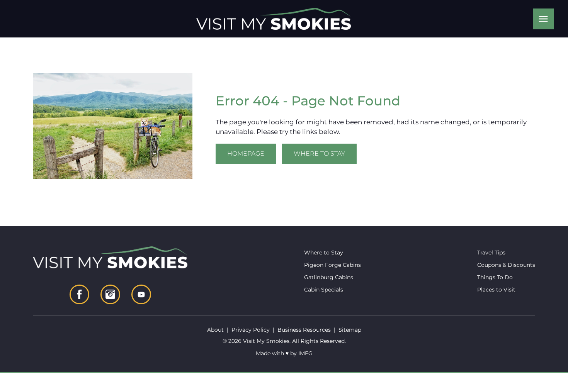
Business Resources (304, 329)
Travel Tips (491, 252)
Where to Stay (319, 153)
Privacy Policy (250, 329)
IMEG (305, 353)
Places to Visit (496, 289)
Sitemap (349, 329)
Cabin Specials (323, 289)
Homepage (245, 153)
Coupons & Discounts (506, 264)
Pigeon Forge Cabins (332, 264)
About (215, 329)
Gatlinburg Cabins (328, 277)
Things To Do (495, 277)
